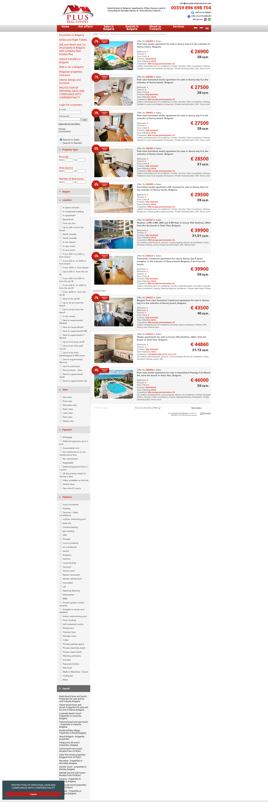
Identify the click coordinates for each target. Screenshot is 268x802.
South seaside (70, 238)
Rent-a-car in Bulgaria (71, 66)
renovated (68, 582)
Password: (63, 116)
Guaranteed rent (71, 448)
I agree (33, 794)
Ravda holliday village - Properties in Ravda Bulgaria (72, 731)
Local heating (69, 563)
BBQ (65, 598)
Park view (67, 417)
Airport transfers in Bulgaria (70, 61)
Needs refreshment (72, 578)
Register (62, 129)
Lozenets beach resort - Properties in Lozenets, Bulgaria (70, 716)
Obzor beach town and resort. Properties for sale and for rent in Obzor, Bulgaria (73, 707)
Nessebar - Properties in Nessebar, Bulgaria (70, 761)
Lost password (64, 131)
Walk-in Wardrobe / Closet (75, 672)
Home (65, 26)
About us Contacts (155, 27)
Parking (66, 508)
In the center (69, 316)
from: (61, 160)
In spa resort (69, 246)
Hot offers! (85, 26)
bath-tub (67, 523)
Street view (68, 421)
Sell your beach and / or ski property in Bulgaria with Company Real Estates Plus (72, 49)
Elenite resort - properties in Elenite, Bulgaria (72, 768)
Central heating (70, 527)
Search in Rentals (72, 143)
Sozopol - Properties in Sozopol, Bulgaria (70, 792)
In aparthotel (69, 215)
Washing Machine (71, 590)
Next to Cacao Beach (73, 327)
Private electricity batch (74, 648)
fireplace (67, 555)
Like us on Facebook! (201, 16)
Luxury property (70, 543)
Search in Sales (71, 139)
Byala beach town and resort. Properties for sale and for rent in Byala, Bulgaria (73, 699)
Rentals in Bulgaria (131, 27)
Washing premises (72, 656)
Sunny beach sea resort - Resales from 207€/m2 (71, 749)
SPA (65, 535)
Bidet (65, 679)
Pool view (67, 401)
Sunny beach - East (72, 370)
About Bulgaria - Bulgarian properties (71, 737)
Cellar (66, 640)
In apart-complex (71, 207)
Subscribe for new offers (69, 124)
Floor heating (69, 620)
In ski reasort (69, 242)
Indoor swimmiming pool (75, 616)
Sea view (67, 397)
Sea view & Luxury (72, 488)
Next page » (196, 408)
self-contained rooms (73, 624)
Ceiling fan (68, 675)
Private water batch (72, 652)
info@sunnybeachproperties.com (195, 3)
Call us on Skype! (203, 12)
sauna (66, 551)
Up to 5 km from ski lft (73, 342)
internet (66, 559)
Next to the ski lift (71, 298)
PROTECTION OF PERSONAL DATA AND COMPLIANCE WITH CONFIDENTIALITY (33, 786)
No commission (70, 458)
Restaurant (68, 628)
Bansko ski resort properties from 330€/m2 (72, 786)
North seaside (69, 234)
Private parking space (73, 644)
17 (159, 408)
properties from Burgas (179, 413)
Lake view (68, 413)
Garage (66, 539)
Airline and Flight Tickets (73, 39)
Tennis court (69, 571)
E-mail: (62, 109)
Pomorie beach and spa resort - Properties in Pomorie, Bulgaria (73, 724)
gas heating (68, 531)
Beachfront (68, 219)
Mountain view (70, 405)
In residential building (73, 211)
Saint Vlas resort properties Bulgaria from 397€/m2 (72, 755)
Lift (64, 587)
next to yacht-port (71, 366)
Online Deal (68, 484)
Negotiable (68, 463)
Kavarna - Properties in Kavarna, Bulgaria (70, 780)
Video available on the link (75, 480)
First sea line (69, 223)
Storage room (69, 636)
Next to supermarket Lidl (75, 381)
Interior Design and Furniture (70, 81)
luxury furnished (70, 504)
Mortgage (67, 437)
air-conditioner (70, 547)
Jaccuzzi (67, 567)
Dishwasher (68, 594)
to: (75, 160)
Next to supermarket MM (75, 331)
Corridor (67, 660)
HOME (95, 34)
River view (68, 409)
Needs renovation (71, 575)
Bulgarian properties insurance (70, 73)
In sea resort (69, 250)
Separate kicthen (71, 664)
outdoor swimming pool (74, 519)
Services (178, 26)
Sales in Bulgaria (108, 27)
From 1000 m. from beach (76, 267)
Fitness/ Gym (69, 632)
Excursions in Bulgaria (71, 35)
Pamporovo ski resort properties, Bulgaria (69, 743)
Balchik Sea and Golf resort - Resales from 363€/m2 (72, 774)
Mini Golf (67, 668)
